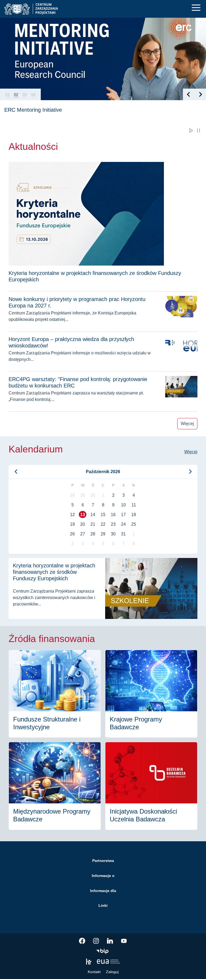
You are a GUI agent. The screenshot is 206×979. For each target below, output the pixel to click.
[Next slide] (200, 94)
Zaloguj (112, 972)
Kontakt (94, 972)
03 (25, 94)
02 (16, 94)
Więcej (187, 423)
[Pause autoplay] (198, 130)
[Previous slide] (188, 94)
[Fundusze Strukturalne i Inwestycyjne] (55, 694)
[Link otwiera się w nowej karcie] (82, 941)
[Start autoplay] (191, 130)
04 (33, 94)
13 (82, 514)
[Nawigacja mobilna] (196, 7)
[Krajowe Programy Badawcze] (151, 694)
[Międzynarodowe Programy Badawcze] (55, 786)
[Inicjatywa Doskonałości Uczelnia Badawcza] (151, 786)
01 (7, 94)
